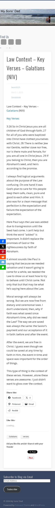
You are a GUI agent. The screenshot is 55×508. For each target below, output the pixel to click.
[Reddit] (3, 257)
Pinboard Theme (22, 505)
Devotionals (16, 97)
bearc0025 (15, 87)
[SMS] (3, 267)
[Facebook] (3, 241)
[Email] (3, 262)
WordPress (40, 505)
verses (26, 436)
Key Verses (13, 118)
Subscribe (12, 489)
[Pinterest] (3, 251)
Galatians (12, 110)
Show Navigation (44, 27)
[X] (3, 246)
